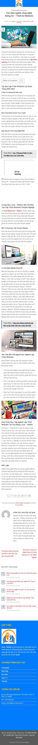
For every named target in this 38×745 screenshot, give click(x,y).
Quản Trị (4, 678)
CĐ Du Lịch (20, 733)
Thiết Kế (4, 681)
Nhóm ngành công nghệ (19, 10)
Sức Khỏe (4, 674)
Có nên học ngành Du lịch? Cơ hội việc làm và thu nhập (21, 590)
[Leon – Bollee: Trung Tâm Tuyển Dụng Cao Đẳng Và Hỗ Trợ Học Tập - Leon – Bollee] (19, 3)
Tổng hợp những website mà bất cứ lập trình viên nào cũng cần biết (9, 553)
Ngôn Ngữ (4, 671)
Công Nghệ (5, 668)
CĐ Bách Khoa (11, 733)
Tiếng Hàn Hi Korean (21, 735)
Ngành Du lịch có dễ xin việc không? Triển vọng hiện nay (20, 599)
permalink (20, 505)
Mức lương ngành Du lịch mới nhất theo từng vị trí (21, 574)
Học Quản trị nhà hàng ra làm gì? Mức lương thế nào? (21, 607)
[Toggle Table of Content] (20, 81)
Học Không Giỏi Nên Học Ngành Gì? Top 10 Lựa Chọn (21, 582)
